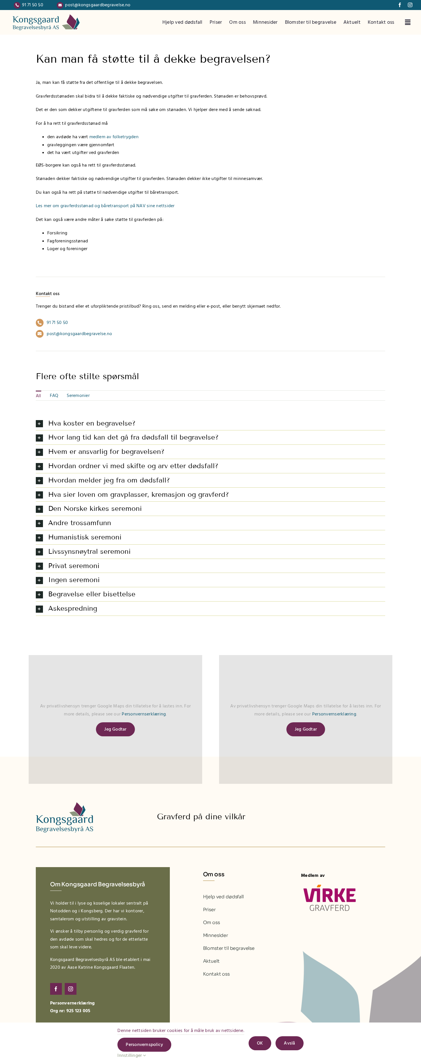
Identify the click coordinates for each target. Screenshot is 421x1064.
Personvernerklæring (72, 1003)
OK (260, 1043)
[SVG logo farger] (46, 13)
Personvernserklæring (144, 714)
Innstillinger (130, 1055)
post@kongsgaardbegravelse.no (97, 5)
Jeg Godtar (115, 729)
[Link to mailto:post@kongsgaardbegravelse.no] (60, 5)
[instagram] (410, 5)
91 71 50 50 (32, 5)
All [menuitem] (38, 396)
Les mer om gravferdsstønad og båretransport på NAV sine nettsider (105, 206)
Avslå (289, 1043)
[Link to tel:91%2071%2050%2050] (17, 5)
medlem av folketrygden (114, 137)
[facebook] (400, 5)
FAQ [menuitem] (54, 395)
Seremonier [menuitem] (78, 395)
